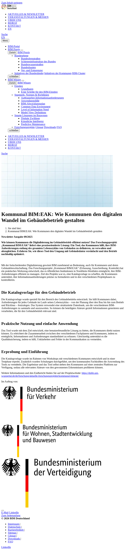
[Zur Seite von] (51, 506)
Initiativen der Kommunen (58, 73)
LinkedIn (14, 512)
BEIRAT (12, 23)
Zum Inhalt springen (11, 2)
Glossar (39, 127)
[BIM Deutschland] (8, 8)
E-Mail (5, 512)
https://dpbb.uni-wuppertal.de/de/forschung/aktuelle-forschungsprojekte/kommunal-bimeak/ (50, 374)
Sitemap (12, 532)
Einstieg (18, 86)
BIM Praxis (14, 49)
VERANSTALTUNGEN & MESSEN (28, 17)
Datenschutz (14, 526)
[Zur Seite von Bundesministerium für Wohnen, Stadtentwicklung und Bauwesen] (46, 456)
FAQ (59, 127)
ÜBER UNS (14, 20)
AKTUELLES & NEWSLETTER (26, 14)
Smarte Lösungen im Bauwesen (30, 115)
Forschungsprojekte (24, 127)
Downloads (50, 127)
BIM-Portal (14, 46)
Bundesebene (21, 55)
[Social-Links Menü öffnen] (2, 510)
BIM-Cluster (78, 73)
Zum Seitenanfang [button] (10, 515)
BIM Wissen (14, 79)
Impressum (14, 524)
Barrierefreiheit (16, 529)
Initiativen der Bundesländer (29, 73)
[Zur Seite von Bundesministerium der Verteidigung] (39, 423)
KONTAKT (14, 26)
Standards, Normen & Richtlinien (31, 94)
